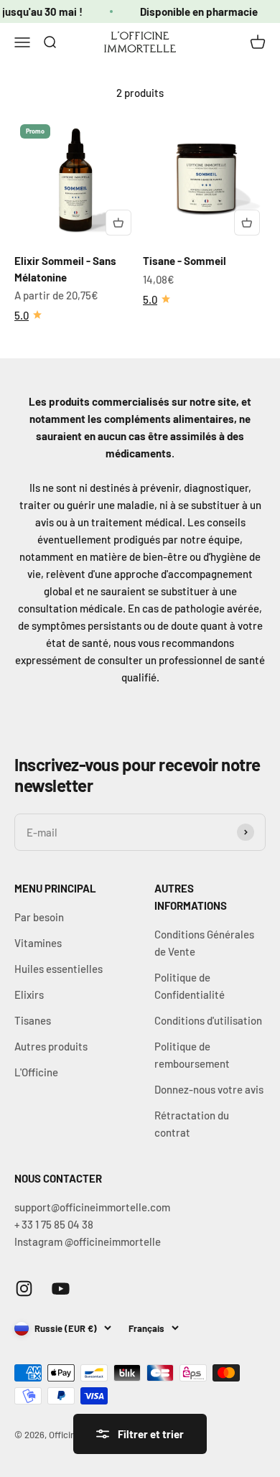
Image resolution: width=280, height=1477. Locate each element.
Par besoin (39, 916)
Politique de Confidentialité (189, 986)
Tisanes (32, 1020)
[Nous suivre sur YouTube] (60, 1288)
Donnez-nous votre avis (208, 1089)
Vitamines (38, 942)
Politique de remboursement (192, 1055)
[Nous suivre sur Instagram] (24, 1288)
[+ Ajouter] (118, 223)
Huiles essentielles (58, 968)
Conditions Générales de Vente (204, 943)
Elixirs (29, 994)
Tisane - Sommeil (184, 260)
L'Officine (36, 1072)
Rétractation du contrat (191, 1124)
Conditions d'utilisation (208, 1020)
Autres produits (51, 1046)
